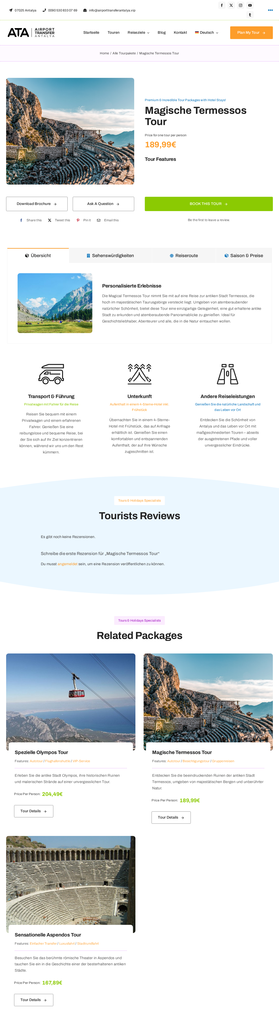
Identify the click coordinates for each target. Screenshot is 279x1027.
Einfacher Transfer (43, 943)
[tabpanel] (139, 303)
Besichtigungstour (196, 761)
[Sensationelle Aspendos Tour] (70, 839)
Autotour (36, 761)
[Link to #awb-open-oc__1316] (270, 10)
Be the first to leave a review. (209, 220)
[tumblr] (250, 14)
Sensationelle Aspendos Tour (48, 935)
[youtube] (250, 5)
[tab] (38, 255)
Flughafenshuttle (57, 761)
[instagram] (240, 5)
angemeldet (68, 564)
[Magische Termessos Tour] (208, 656)
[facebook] (221, 5)
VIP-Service (81, 761)
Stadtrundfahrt (88, 943)
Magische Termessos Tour (182, 752)
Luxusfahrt (67, 943)
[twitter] (231, 5)
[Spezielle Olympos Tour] (70, 656)
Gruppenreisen (223, 761)
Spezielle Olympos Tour (41, 752)
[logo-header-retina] (31, 29)
